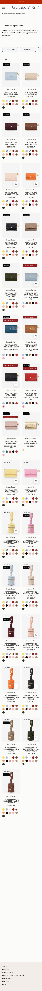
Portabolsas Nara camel (31, 346)
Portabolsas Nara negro (11, 394)
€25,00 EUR (11, 97)
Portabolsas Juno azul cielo (11, 93)
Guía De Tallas (7, 972)
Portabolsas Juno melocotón (11, 194)
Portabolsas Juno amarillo (11, 491)
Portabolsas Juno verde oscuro (11, 294)
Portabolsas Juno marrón (31, 143)
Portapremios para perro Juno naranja (11, 697)
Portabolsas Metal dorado (30, 442)
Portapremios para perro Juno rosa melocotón (31, 645)
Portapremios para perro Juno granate (11, 645)
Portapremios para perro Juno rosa (31, 542)
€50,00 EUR (11, 546)
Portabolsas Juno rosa (31, 491)
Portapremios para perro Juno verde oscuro (31, 749)
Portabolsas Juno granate (11, 143)
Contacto (5, 981)
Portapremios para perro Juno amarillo (11, 542)
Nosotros (5, 969)
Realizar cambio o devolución (13, 975)
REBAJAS (21, 2)
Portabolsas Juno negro (11, 244)
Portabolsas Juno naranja (31, 194)
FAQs (4, 985)
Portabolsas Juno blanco (31, 93)
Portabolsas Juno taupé (31, 244)
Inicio (4, 14)
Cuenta (4, 966)
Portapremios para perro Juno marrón (11, 801)
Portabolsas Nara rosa (11, 442)
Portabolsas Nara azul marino (11, 346)
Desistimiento (7, 978)
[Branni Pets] (21, 8)
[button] (33, 7)
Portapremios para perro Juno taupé (11, 749)
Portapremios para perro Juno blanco (31, 593)
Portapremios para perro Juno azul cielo (11, 593)
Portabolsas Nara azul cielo (31, 294)
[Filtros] (5, 59)
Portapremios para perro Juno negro (31, 697)
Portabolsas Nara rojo (31, 394)
